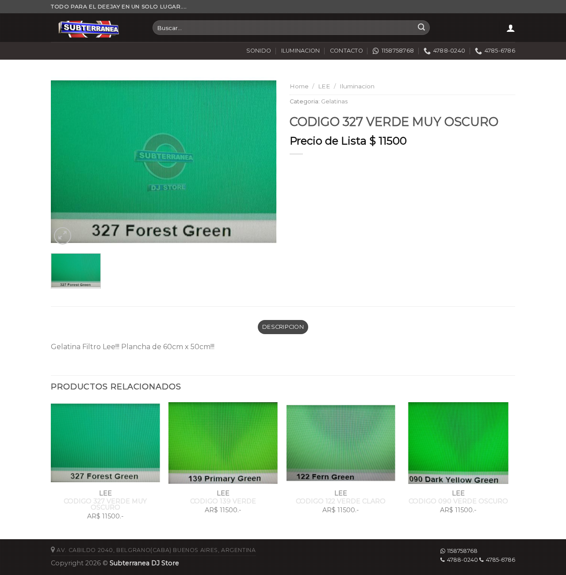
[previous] (51, 469)
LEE (324, 86)
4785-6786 (500, 559)
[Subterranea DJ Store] (95, 27)
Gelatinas (334, 101)
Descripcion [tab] (283, 327)
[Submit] (421, 27)
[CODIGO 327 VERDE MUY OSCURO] (163, 161)
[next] (512, 469)
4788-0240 (462, 559)
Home (299, 86)
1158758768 (462, 551)
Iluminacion (357, 86)
